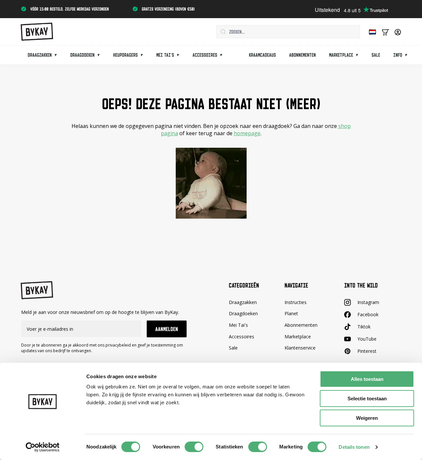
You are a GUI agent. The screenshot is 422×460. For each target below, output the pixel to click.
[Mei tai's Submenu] (180, 54)
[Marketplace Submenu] (359, 54)
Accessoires (205, 55)
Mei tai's (165, 55)
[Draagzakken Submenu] (58, 54)
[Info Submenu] (408, 54)
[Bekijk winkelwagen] (385, 32)
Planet (291, 313)
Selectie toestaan (367, 398)
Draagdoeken (82, 55)
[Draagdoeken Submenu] (100, 54)
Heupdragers (125, 55)
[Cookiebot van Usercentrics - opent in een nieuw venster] (43, 447)
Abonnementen (302, 55)
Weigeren (367, 418)
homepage (247, 133)
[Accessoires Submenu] (223, 54)
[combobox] (288, 31)
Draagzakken (40, 55)
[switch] (194, 447)
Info (397, 55)
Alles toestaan (367, 379)
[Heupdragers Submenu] (144, 54)
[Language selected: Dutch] (371, 32)
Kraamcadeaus (262, 55)
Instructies (296, 302)
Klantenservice (300, 348)
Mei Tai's (238, 325)
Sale (376, 55)
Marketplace (341, 55)
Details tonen (354, 447)
